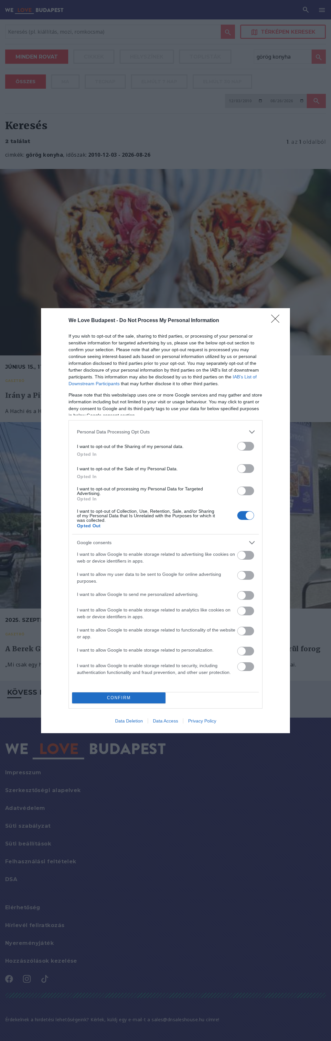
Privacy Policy (202, 720)
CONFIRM (119, 697)
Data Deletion (129, 720)
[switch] (245, 446)
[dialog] (165, 520)
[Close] (277, 321)
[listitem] (165, 432)
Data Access (165, 720)
